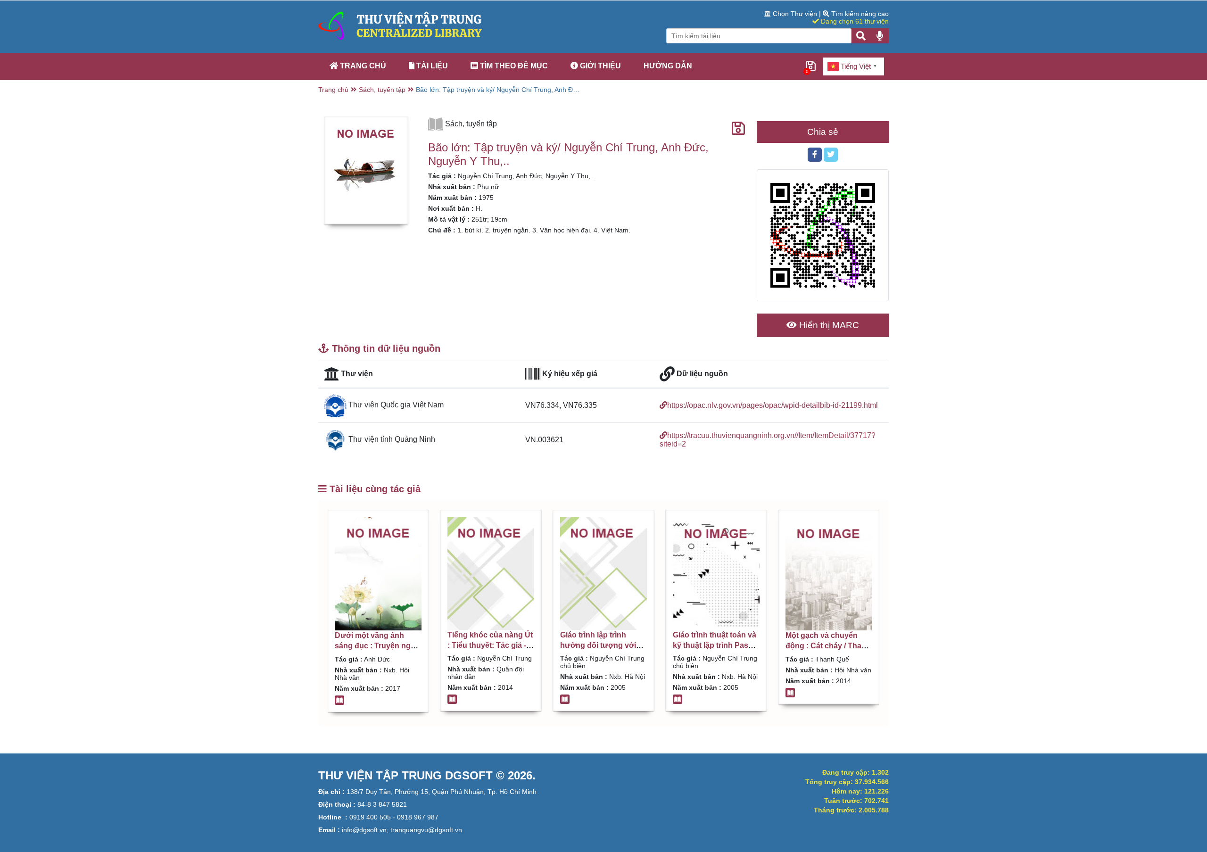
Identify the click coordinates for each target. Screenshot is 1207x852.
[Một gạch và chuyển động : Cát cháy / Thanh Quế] (828, 573)
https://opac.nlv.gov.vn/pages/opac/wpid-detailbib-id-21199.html (772, 405)
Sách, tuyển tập (382, 89)
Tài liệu (431, 66)
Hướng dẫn (668, 66)
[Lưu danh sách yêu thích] (738, 128)
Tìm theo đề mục (513, 66)
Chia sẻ (822, 132)
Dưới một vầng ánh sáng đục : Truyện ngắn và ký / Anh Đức (377, 646)
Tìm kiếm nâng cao (859, 13)
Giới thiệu (599, 66)
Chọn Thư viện (795, 13)
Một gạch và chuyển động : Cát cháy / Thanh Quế (828, 646)
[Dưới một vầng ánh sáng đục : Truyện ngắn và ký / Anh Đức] (378, 573)
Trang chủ (362, 66)
